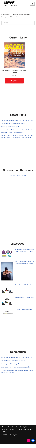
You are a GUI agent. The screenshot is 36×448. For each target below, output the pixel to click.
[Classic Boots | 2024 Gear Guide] (7, 302)
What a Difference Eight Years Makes (13, 123)
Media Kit (13, 429)
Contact (4, 431)
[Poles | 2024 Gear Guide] (7, 314)
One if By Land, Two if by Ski (10, 127)
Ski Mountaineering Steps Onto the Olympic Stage (17, 120)
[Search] (32, 23)
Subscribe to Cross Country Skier (18, 427)
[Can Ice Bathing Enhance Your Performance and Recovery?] (7, 272)
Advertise (5, 429)
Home (3, 427)
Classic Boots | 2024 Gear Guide (24, 297)
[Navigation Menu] (32, 3)
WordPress (24, 446)
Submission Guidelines (26, 429)
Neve (10, 446)
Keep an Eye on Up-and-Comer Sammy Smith (15, 367)
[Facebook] (33, 440)
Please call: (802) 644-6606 (18, 176)
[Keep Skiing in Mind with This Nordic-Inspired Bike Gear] (7, 254)
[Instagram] (28, 440)
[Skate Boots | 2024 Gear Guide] (7, 290)
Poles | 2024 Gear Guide (24, 309)
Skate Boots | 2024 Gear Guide (24, 285)
